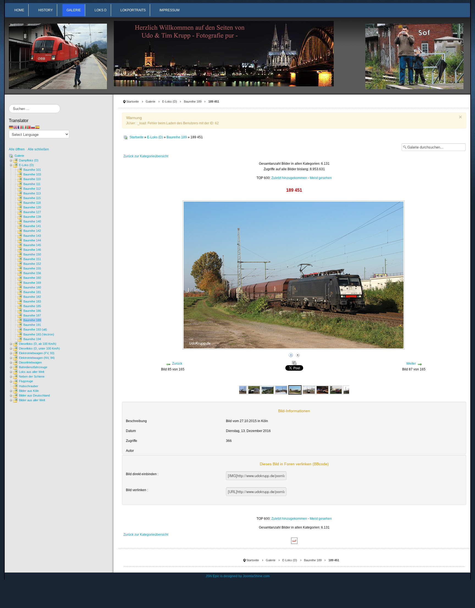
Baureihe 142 (32, 230)
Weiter (411, 363)
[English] (15, 127)
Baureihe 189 (192, 101)
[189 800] (336, 390)
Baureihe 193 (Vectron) (38, 334)
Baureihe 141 (32, 226)
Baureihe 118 (32, 202)
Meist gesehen (321, 178)
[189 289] (240, 390)
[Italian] (24, 127)
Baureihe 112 (32, 188)
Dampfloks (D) (28, 160)
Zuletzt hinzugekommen (289, 178)
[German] (11, 127)
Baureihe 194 (32, 339)
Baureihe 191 (32, 324)
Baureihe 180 (32, 287)
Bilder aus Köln (29, 390)
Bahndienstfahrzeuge (33, 367)
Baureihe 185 (32, 306)
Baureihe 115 (32, 198)
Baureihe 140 (32, 221)
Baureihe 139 (32, 216)
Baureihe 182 (32, 296)
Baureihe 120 (32, 207)
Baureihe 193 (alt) (35, 329)
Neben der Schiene (32, 376)
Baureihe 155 (32, 268)
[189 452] (308, 390)
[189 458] (322, 390)
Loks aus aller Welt (31, 371)
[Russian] (33, 127)
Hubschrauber (28, 386)
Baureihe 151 (32, 259)
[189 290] (254, 390)
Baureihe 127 (32, 212)
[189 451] (295, 390)
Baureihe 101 (32, 169)
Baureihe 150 (32, 254)
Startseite (132, 101)
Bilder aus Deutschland (34, 395)
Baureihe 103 (32, 174)
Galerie (150, 101)
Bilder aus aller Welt (32, 400)
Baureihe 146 (32, 249)
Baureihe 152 (32, 263)
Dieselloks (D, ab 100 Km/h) (37, 343)
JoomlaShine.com (256, 576)
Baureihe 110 (32, 179)
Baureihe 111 (31, 184)
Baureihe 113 (32, 193)
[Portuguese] (28, 127)
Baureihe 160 (32, 277)
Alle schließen (38, 149)
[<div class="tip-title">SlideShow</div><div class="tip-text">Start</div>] (291, 354)
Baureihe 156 (32, 273)
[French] (20, 127)
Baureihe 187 (32, 315)
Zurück (177, 363)
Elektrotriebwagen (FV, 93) (36, 353)
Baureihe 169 (32, 282)
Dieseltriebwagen (30, 362)
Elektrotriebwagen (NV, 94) (37, 357)
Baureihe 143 (32, 235)
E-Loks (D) (169, 101)
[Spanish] (37, 127)
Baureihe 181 (32, 292)
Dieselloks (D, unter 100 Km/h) (39, 348)
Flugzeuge (26, 381)
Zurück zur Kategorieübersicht (145, 156)
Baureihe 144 (32, 240)
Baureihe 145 (32, 245)
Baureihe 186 (32, 310)
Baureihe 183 (32, 301)
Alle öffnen (18, 149)
